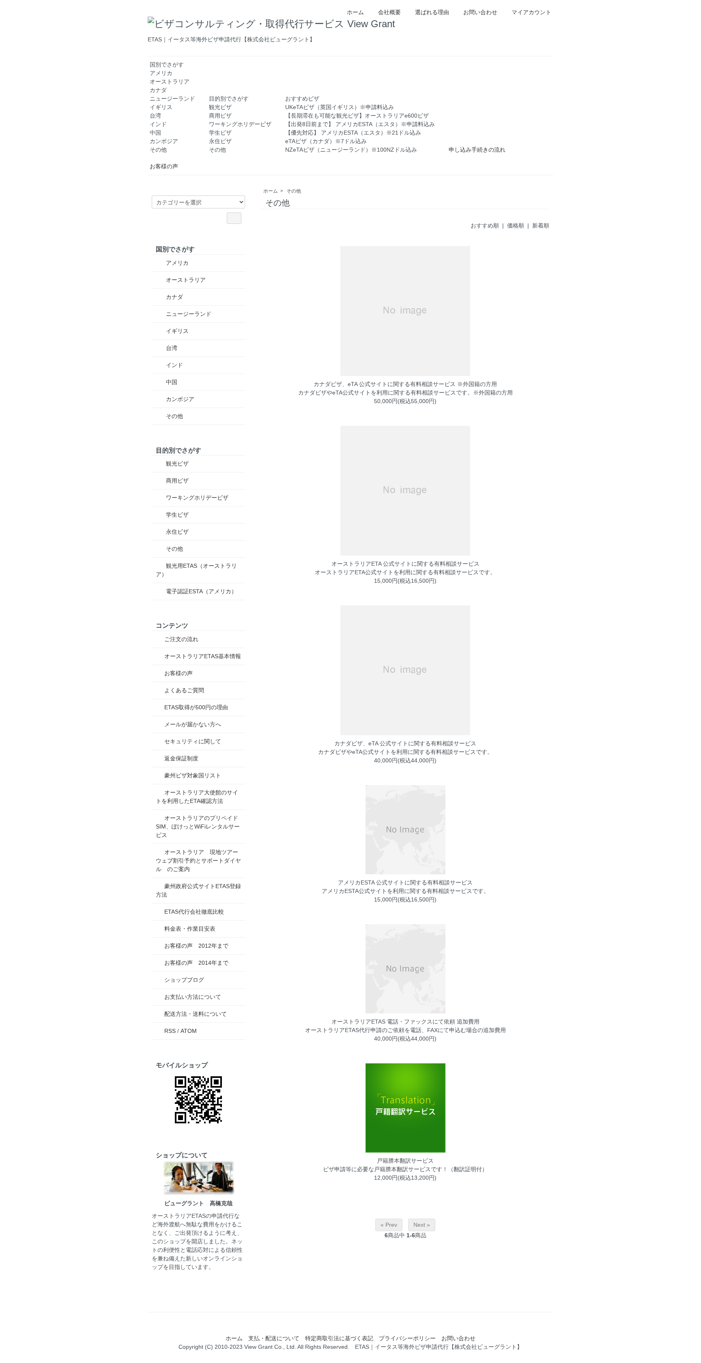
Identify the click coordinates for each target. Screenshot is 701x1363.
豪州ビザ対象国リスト (192, 775)
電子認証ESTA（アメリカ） (200, 591)
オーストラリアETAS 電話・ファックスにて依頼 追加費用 (405, 1021)
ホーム (355, 12)
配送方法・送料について (195, 1014)
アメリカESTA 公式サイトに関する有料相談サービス (405, 882)
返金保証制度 (181, 758)
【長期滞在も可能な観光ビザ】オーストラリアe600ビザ (357, 115)
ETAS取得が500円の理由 (196, 707)
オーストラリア (169, 81)
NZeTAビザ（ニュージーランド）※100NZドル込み (351, 149)
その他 (158, 149)
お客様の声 (164, 166)
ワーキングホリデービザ (240, 124)
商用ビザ (220, 115)
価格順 (515, 225)
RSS (170, 1031)
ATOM (189, 1031)
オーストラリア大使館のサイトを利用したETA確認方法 (197, 796)
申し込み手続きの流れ (477, 149)
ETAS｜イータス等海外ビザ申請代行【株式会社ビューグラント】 (439, 1347)
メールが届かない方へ (192, 724)
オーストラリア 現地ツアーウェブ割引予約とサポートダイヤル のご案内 (198, 860)
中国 (155, 132)
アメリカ (161, 73)
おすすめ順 (485, 225)
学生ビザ (220, 132)
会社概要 (389, 12)
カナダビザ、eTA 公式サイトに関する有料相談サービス (405, 743)
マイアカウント (531, 12)
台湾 (155, 115)
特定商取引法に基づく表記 (339, 1338)
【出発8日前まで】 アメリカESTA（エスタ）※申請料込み (360, 124)
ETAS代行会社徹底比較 (194, 911)
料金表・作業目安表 (189, 928)
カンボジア (164, 141)
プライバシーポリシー (407, 1338)
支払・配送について (273, 1338)
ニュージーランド (172, 98)
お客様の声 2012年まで (196, 945)
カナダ (158, 90)
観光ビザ (220, 107)
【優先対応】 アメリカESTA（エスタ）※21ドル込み (353, 132)
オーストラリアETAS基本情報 (202, 656)
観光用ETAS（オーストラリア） (196, 569)
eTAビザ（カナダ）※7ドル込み (326, 141)
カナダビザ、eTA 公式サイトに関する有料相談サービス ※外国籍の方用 (405, 384)
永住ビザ (220, 141)
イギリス (161, 107)
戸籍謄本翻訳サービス (405, 1160)
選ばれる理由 (432, 12)
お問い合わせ (480, 12)
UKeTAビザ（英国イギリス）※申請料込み (339, 107)
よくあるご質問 (184, 690)
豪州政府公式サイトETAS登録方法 (198, 890)
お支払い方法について (192, 997)
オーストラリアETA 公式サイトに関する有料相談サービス (405, 563)
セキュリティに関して (192, 741)
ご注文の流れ (181, 639)
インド (158, 124)
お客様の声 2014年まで (196, 962)
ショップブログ (184, 980)
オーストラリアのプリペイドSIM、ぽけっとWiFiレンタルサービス (198, 826)
